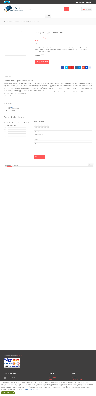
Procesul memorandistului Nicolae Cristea (68, 199)
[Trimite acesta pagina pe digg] (86, 67)
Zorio (12, 107)
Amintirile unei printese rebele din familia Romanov (21, 273)
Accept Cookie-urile (8, 393)
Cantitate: (37, 55)
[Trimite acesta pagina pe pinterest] (72, 67)
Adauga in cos (44, 61)
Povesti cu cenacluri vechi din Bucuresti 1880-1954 (20, 236)
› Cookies (74, 377)
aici (26, 387)
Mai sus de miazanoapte (76, 273)
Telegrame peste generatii (47, 236)
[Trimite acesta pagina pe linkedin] (79, 67)
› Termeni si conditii (77, 379)
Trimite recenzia (39, 157)
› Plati (50, 379)
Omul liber (9, 310)
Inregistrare (89, 2)
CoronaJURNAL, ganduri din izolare (70, 310)
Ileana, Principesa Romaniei (38, 199)
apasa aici (19, 355)
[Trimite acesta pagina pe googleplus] (69, 67)
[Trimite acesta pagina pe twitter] (66, 67)
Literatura (9, 21)
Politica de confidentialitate (31, 389)
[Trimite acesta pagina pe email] (89, 67)
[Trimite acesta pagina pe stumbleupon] (83, 67)
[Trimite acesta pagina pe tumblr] (76, 67)
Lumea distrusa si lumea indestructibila (52, 273)
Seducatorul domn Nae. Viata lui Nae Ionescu (42, 310)
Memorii (17, 21)
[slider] (41, 126)
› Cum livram (52, 377)
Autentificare (80, 2)
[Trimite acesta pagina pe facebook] (62, 67)
